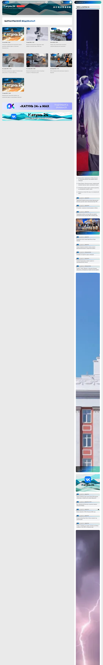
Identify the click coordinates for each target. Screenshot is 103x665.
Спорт (90, 501)
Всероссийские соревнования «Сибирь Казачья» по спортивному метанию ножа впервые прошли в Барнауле (88, 179)
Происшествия (88, 252)
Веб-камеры (32, 2)
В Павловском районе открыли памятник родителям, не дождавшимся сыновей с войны (88, 188)
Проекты (18, 2)
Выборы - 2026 (40, 2)
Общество (6, 28)
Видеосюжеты (25, 2)
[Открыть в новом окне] (59, 7)
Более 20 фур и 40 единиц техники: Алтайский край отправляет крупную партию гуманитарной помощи (88, 184)
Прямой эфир (21, 6)
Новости (13, 2)
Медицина (87, 197)
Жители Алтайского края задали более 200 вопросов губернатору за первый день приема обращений (86, 469)
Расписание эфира (83, 233)
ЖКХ (28, 28)
